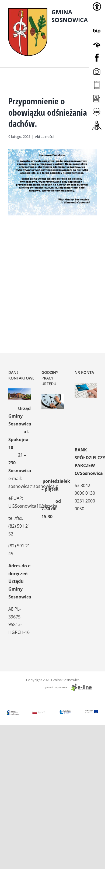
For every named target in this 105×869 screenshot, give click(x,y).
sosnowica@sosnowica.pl (34, 486)
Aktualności (44, 136)
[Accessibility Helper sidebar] (97, 6)
